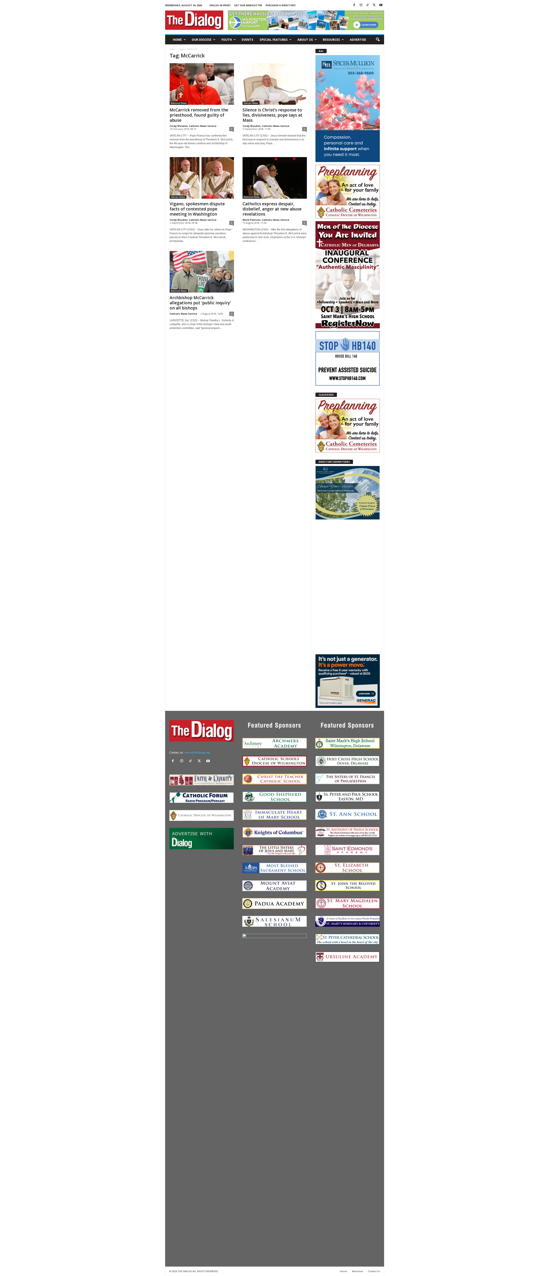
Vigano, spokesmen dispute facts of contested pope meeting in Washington (197, 209)
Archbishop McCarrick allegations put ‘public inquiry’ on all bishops (200, 303)
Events (247, 40)
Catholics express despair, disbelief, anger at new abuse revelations (272, 209)
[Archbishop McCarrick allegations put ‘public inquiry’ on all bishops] (202, 272)
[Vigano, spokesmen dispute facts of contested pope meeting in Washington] (202, 178)
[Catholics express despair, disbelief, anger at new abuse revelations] (275, 178)
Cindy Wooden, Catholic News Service (193, 126)
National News (179, 103)
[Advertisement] (347, 586)
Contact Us (374, 1271)
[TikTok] (367, 5)
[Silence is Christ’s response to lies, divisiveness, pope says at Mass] (275, 84)
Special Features (274, 40)
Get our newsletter (248, 5)
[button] (377, 39)
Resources (331, 40)
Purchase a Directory (280, 5)
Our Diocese (201, 40)
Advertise (358, 40)
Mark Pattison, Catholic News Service (266, 219)
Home (177, 40)
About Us (305, 40)
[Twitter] (374, 5)
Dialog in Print (220, 5)
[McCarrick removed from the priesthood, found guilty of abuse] (202, 84)
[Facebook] (354, 5)
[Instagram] (360, 5)
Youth (226, 40)
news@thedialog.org (197, 752)
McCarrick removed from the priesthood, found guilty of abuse (199, 115)
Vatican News (251, 103)
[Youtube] (380, 5)
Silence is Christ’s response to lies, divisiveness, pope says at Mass (272, 115)
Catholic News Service (183, 313)
